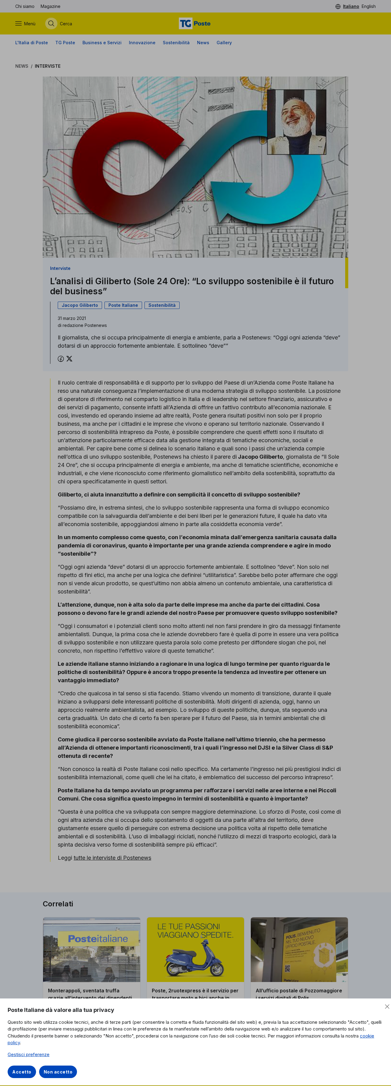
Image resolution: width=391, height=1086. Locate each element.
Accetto (21, 1071)
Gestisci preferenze (28, 1054)
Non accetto (58, 1071)
